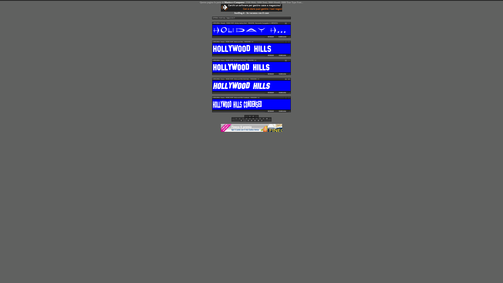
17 (261, 120)
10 (266, 118)
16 (258, 120)
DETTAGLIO (271, 36)
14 (251, 120)
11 (241, 120)
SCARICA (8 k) (282, 92)
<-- (250, 116)
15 (254, 120)
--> (253, 116)
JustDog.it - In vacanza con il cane (251, 13)
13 (248, 120)
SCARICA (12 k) (282, 36)
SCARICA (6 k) (282, 55)
